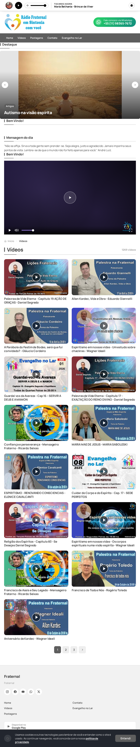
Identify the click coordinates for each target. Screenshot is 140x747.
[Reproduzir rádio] (18, 5)
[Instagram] (7, 692)
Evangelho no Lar (72, 37)
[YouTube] (23, 692)
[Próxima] (135, 85)
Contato (52, 37)
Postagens (36, 37)
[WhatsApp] (31, 692)
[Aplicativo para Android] (132, 5)
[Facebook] (15, 692)
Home (9, 37)
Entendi (126, 738)
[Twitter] (39, 692)
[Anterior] (5, 85)
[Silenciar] (27, 5)
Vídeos (22, 37)
